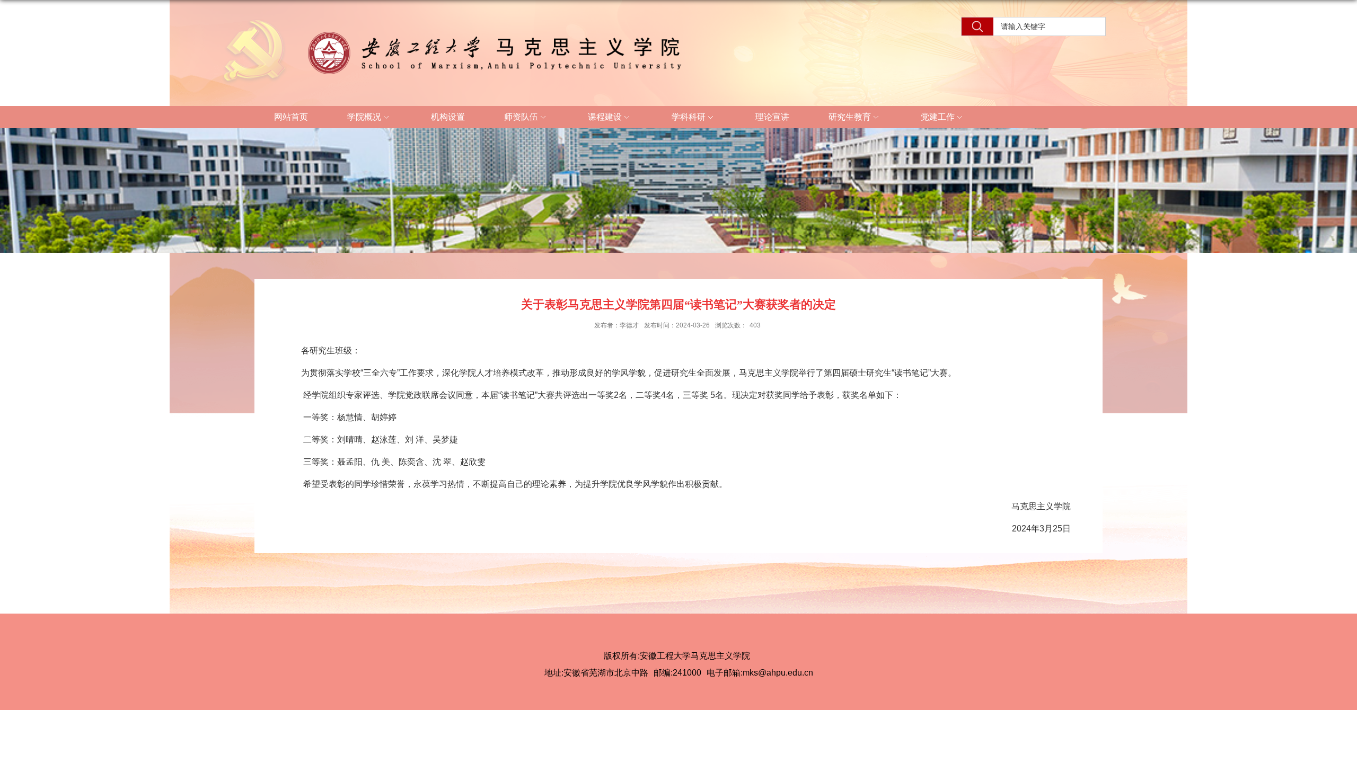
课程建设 (605, 116)
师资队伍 (521, 116)
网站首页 (291, 116)
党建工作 (938, 116)
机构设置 (448, 116)
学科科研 (689, 116)
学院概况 (364, 116)
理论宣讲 (772, 116)
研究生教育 (850, 116)
